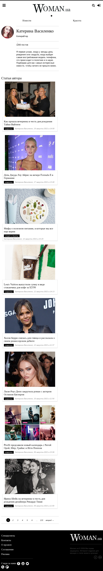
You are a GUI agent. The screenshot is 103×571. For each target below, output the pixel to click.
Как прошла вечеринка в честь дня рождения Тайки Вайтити (28, 123)
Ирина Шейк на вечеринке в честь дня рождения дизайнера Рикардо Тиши (24, 500)
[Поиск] (93, 5)
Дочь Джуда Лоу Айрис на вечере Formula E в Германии (28, 176)
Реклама (5, 554)
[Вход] (98, 5)
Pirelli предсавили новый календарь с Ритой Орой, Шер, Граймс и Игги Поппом (27, 446)
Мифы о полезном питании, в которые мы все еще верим (28, 230)
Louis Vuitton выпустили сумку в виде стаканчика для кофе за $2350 (24, 286)
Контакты (6, 540)
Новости (26, 20)
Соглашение (7, 549)
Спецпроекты (8, 535)
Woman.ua (74, 548)
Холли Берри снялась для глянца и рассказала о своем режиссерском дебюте (29, 339)
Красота (77, 20)
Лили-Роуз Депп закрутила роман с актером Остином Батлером (28, 393)
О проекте (6, 544)
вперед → (50, 520)
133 (41, 520)
